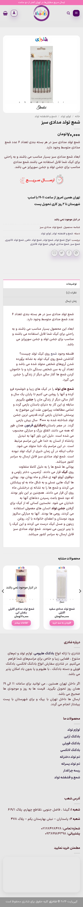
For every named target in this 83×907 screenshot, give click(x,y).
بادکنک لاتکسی (70, 750)
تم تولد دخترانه (70, 757)
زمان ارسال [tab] (71, 301)
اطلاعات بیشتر (21, 623)
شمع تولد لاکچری (15, 240)
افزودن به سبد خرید (61, 623)
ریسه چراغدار (71, 770)
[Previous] (79, 599)
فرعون (28, 425)
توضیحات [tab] (71, 284)
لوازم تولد (66, 116)
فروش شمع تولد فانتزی (42, 244)
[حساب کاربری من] (14, 13)
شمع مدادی (63, 244)
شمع (54, 353)
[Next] (3, 599)
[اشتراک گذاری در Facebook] (69, 253)
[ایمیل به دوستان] (54, 253)
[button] (76, 13)
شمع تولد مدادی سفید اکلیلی (62, 610)
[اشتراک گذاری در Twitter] (61, 253)
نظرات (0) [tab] (71, 293)
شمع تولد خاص (33, 240)
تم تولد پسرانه (70, 764)
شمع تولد (48, 240)
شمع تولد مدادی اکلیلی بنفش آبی (21, 610)
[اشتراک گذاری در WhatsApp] (76, 253)
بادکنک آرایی (72, 736)
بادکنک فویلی (71, 743)
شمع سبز (75, 244)
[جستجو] (68, 13)
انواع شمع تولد (63, 240)
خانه (77, 116)
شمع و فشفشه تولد (46, 116)
